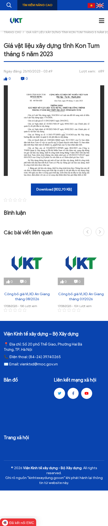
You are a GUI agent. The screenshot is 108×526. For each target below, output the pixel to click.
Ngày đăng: (13, 71)
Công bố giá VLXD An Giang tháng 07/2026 (81, 296)
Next (100, 232)
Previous (87, 232)
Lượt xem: (87, 71)
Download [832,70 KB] (54, 189)
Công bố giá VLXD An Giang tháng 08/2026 (27, 296)
